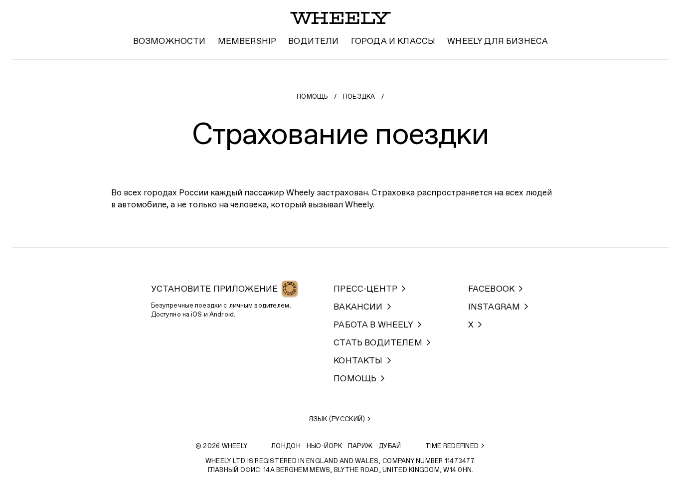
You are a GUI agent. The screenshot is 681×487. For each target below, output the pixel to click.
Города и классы (393, 41)
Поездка (359, 97)
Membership (247, 41)
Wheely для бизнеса (497, 41)
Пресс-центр (365, 289)
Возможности (169, 41)
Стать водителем (378, 343)
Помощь (312, 97)
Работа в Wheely (373, 325)
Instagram (494, 307)
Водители (313, 41)
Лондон (286, 446)
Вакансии (358, 307)
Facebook (491, 289)
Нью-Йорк (324, 446)
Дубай (389, 446)
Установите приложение (214, 289)
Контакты (358, 361)
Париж (360, 446)
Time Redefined (452, 446)
